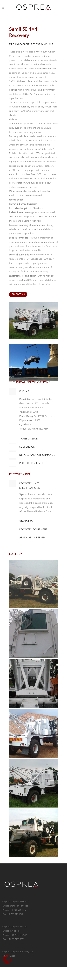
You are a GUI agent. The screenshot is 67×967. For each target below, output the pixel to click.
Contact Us (18, 294)
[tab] (33, 391)
